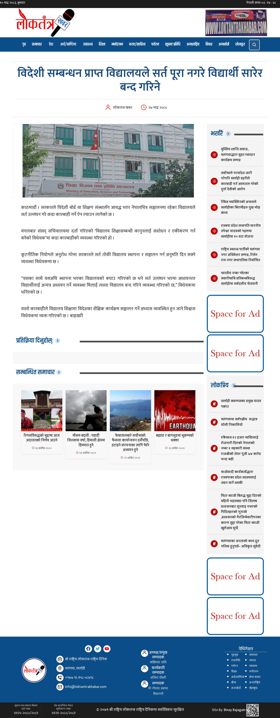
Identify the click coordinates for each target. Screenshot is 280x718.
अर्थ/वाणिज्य (68, 44)
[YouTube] (106, 648)
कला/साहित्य (137, 44)
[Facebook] (88, 648)
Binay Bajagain (235, 710)
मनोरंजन (117, 44)
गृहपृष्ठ (234, 654)
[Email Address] (60, 687)
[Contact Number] (60, 677)
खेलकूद (240, 44)
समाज (252, 660)
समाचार (37, 44)
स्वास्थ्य (88, 44)
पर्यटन (155, 44)
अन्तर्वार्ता (224, 44)
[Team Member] (144, 653)
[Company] (60, 659)
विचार (209, 44)
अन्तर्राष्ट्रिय (254, 682)
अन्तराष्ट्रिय (193, 44)
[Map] (60, 668)
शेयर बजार (255, 677)
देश (51, 44)
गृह (24, 44)
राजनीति (235, 660)
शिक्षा (102, 44)
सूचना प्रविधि (172, 44)
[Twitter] (97, 648)
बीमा (233, 682)
